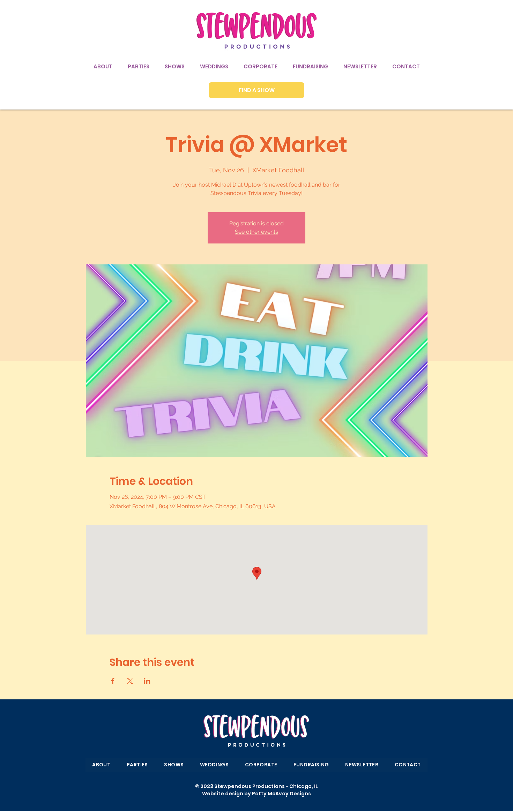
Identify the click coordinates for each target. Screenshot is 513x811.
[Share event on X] (130, 681)
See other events (256, 231)
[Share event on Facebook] (113, 681)
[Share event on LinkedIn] (147, 681)
